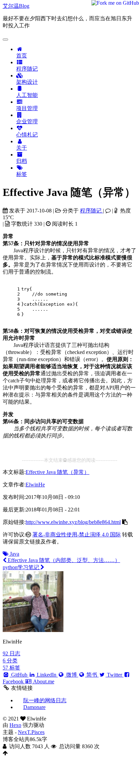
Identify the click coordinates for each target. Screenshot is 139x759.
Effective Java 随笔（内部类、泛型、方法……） (63, 560)
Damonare (34, 707)
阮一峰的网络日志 (44, 700)
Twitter (114, 675)
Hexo (15, 725)
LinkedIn (46, 675)
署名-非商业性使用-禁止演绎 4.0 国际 (76, 534)
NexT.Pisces (31, 732)
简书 (92, 675)
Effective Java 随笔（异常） (57, 472)
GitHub (19, 675)
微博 (71, 675)
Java (13, 554)
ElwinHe (35, 484)
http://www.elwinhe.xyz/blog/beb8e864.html (73, 522)
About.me (43, 681)
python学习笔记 (21, 567)
